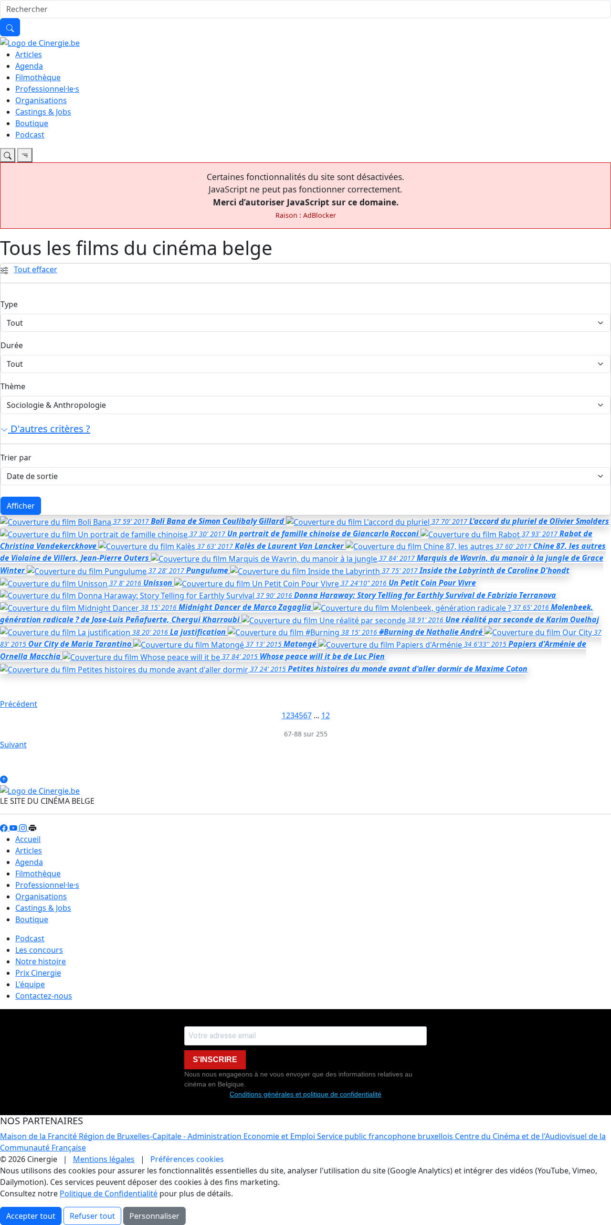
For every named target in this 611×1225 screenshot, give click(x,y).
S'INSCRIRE (215, 1059)
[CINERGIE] (40, 42)
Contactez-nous (43, 996)
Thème (12, 386)
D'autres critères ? (49, 428)
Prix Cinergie (38, 973)
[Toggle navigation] (7, 155)
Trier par (16, 457)
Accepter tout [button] (30, 1216)
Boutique (31, 123)
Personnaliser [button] (154, 1216)
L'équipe (30, 984)
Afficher (21, 506)
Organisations (41, 100)
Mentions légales (104, 1159)
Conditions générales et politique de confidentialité (305, 1094)
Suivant (13, 744)
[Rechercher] (10, 27)
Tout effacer (35, 269)
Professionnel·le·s (47, 89)
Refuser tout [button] (92, 1216)
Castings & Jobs (43, 112)
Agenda (29, 66)
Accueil (28, 839)
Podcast (29, 134)
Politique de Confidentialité (109, 1193)
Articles (28, 54)
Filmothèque (38, 77)
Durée (11, 345)
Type (9, 304)
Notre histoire (40, 961)
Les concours (39, 950)
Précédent (18, 704)
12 (325, 715)
